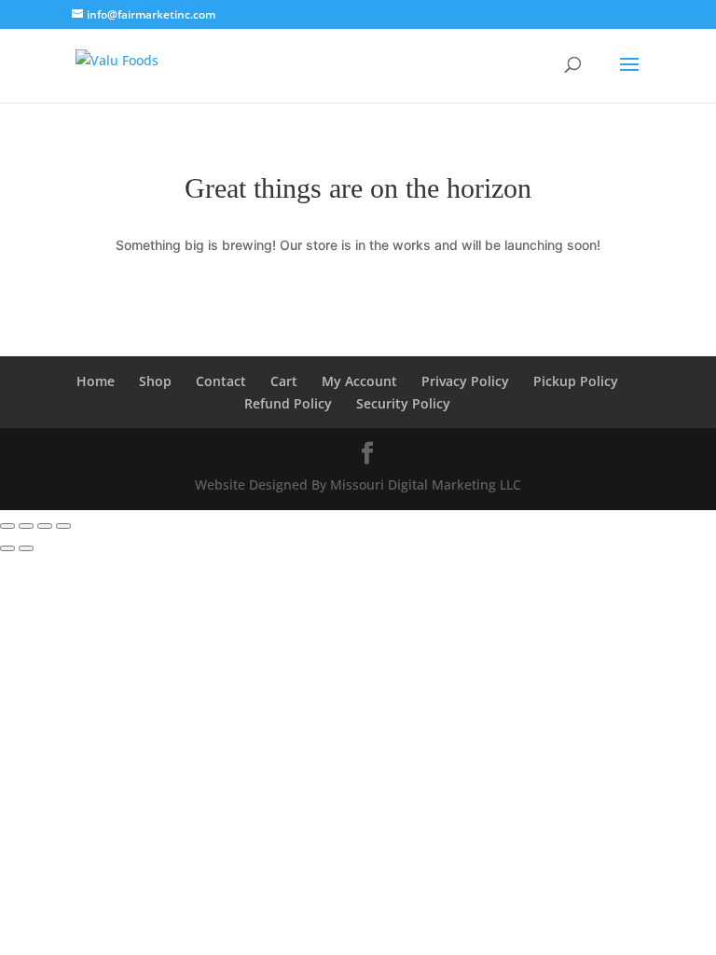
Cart (283, 381)
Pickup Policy (575, 381)
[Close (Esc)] (63, 526)
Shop (155, 381)
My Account (359, 381)
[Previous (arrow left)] (7, 548)
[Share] (44, 526)
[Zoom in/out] (7, 526)
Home (95, 381)
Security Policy (403, 403)
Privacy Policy (465, 381)
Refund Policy (288, 403)
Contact (221, 381)
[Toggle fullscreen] (26, 526)
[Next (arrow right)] (26, 548)
